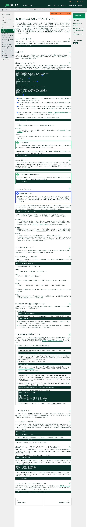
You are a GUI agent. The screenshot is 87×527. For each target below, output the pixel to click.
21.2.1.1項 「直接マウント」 (40, 224)
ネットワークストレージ (44, 9)
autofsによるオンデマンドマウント (58, 9)
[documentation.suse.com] (2, 10)
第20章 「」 (65, 486)
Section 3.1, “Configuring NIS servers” (58, 112)
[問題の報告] (69, 20)
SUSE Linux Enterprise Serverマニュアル (17, 9)
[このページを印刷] (77, 43)
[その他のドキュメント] (1, 12)
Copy (70, 45)
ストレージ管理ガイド (32, 9)
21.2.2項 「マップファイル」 (26, 368)
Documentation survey (77, 16)
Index (6, 9)
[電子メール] (74, 43)
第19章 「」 (52, 341)
